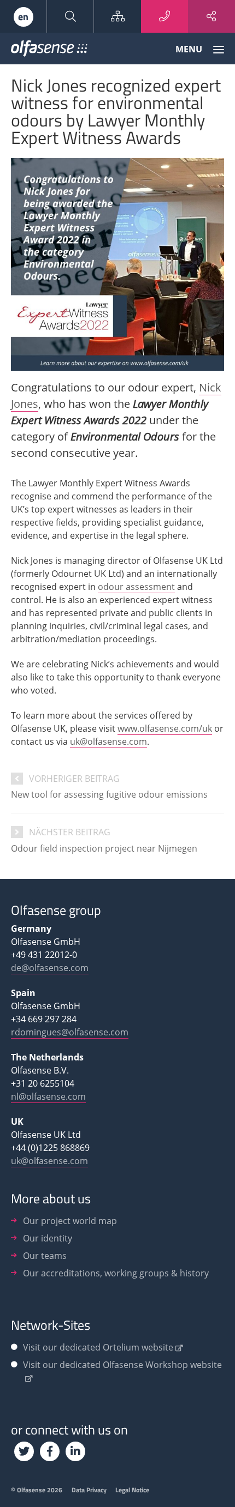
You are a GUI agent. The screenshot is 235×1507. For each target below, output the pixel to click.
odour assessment (136, 587)
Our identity (47, 1238)
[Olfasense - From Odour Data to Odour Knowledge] (49, 51)
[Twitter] (24, 1451)
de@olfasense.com (50, 968)
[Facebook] (50, 1451)
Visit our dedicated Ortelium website (98, 1347)
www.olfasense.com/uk (165, 728)
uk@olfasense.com (108, 742)
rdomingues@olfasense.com (69, 1032)
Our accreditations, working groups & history (116, 1273)
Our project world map (70, 1221)
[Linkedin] (75, 1451)
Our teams (45, 1256)
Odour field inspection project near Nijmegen (104, 848)
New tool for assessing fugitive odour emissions (109, 794)
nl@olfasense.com (48, 1096)
